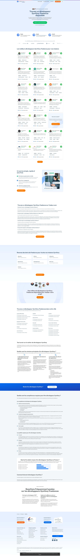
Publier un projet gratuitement (40, 22)
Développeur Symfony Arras (38, 319)
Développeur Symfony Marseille (54, 324)
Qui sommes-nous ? (20, 529)
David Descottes (39, 130)
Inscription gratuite (46, 1)
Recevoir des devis (55, 124)
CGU (30, 550)
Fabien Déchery (55, 99)
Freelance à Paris (43, 529)
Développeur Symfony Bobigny (54, 329)
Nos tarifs (18, 530)
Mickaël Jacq (54, 146)
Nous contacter (42, 540)
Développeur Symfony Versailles (54, 335)
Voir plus (39, 161)
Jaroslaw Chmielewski (56, 52)
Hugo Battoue (23, 52)
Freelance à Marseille (43, 531)
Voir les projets (40, 1)
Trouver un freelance (52, 386)
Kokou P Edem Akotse (56, 130)
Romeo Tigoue (39, 146)
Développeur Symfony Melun (54, 331)
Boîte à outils (19, 531)
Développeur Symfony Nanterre (54, 332)
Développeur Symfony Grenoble (22, 317)
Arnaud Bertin (23, 130)
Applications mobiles (32, 536)
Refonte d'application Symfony (38, 257)
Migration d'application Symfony (22, 257)
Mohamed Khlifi (23, 83)
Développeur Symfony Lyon (22, 319)
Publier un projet (57, 1)
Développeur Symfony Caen (38, 324)
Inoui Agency (23, 99)
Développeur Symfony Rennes (22, 328)
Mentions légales (19, 550)
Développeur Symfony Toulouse (54, 316)
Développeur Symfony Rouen (38, 325)
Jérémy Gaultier (23, 146)
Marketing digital (31, 535)
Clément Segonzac (55, 68)
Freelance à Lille (42, 532)
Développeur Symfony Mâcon (22, 324)
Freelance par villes (43, 527)
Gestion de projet (31, 537)
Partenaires (18, 543)
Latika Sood (38, 52)
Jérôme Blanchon (55, 83)
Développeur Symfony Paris (54, 333)
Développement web (32, 529)
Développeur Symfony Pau (38, 331)
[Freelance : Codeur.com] (21, 1)
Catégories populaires (32, 527)
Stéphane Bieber (39, 68)
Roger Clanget (23, 68)
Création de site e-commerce (33, 530)
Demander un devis (20, 537)
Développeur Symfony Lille (38, 320)
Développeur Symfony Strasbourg (39, 315)
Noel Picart (38, 83)
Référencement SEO (32, 531)
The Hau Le (23, 115)
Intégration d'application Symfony (53, 257)
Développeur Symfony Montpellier (55, 315)
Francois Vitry (39, 99)
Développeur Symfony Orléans (22, 332)
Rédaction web (31, 532)
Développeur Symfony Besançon (23, 323)
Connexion (52, 1)
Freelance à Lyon (42, 530)
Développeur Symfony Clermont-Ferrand (24, 316)
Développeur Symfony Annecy (22, 315)
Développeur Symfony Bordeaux (38, 329)
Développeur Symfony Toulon (54, 325)
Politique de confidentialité (25, 550)
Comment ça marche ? (43, 537)
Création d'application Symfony (22, 268)
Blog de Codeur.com (20, 532)
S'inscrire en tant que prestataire (22, 540)
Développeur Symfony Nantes (54, 320)
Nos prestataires (19, 541)
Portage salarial (19, 542)
